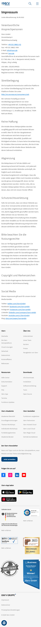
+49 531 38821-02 (14, 44)
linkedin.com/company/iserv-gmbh (22, 312)
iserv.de (11, 53)
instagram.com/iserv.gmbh (20, 309)
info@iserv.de (12, 50)
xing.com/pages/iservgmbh (15, 318)
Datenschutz (5, 605)
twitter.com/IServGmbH (17, 303)
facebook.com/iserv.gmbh (20, 306)
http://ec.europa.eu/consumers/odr (15, 94)
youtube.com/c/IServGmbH (19, 315)
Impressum (5, 600)
